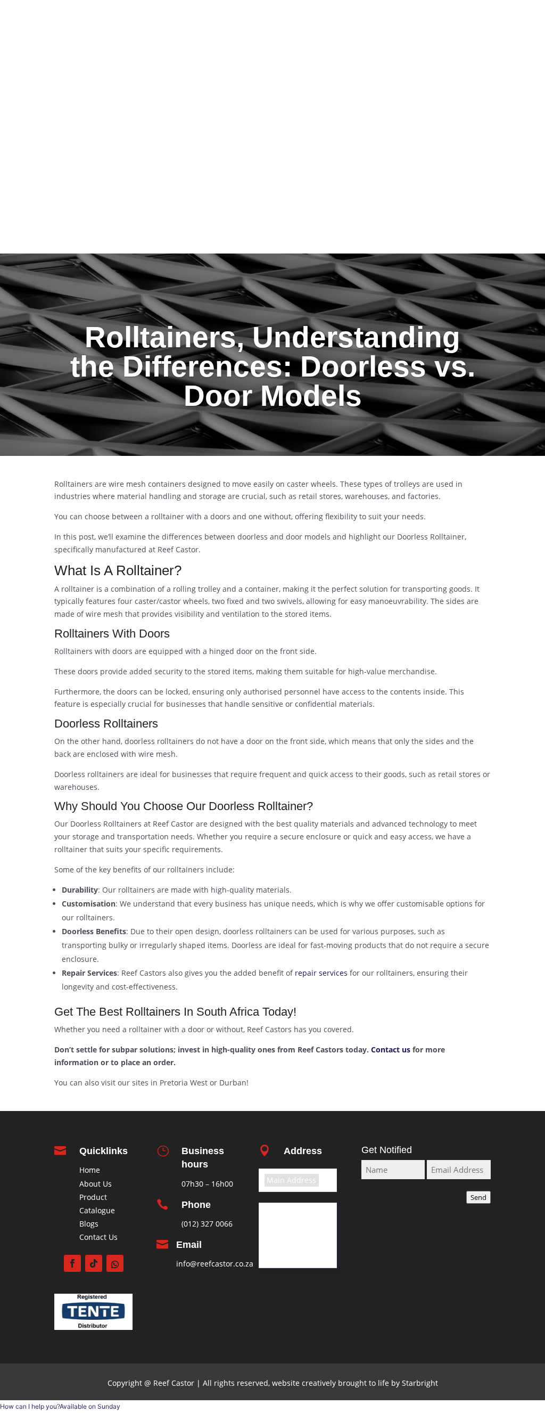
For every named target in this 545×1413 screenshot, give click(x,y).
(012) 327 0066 (207, 1224)
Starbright (419, 1383)
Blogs (88, 1224)
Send (478, 1197)
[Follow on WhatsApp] (114, 1263)
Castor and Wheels (451, 178)
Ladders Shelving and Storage (431, 192)
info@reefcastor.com (395, 42)
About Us (95, 1184)
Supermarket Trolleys (447, 149)
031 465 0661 (402, 22)
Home (476, 92)
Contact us (467, 233)
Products (471, 135)
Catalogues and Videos (444, 106)
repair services (321, 973)
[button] (60, 1406)
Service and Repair (452, 207)
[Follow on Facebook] (72, 1263)
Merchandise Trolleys (447, 164)
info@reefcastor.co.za (214, 1264)
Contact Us (98, 1237)
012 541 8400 (210, 22)
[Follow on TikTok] (93, 1263)
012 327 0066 (307, 22)
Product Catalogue (452, 121)
